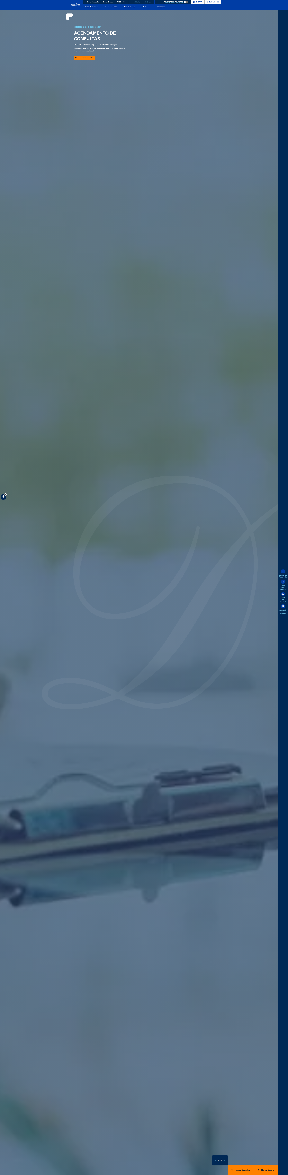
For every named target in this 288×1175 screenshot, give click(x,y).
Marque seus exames (84, 60)
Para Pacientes (91, 7)
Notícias (148, 2)
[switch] (175, 2)
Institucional (129, 7)
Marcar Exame (108, 2)
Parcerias (161, 7)
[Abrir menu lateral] (218, 2)
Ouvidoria (136, 2)
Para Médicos (111, 7)
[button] (5, 494)
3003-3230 (121, 2)
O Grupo (146, 7)
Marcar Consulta (93, 2)
